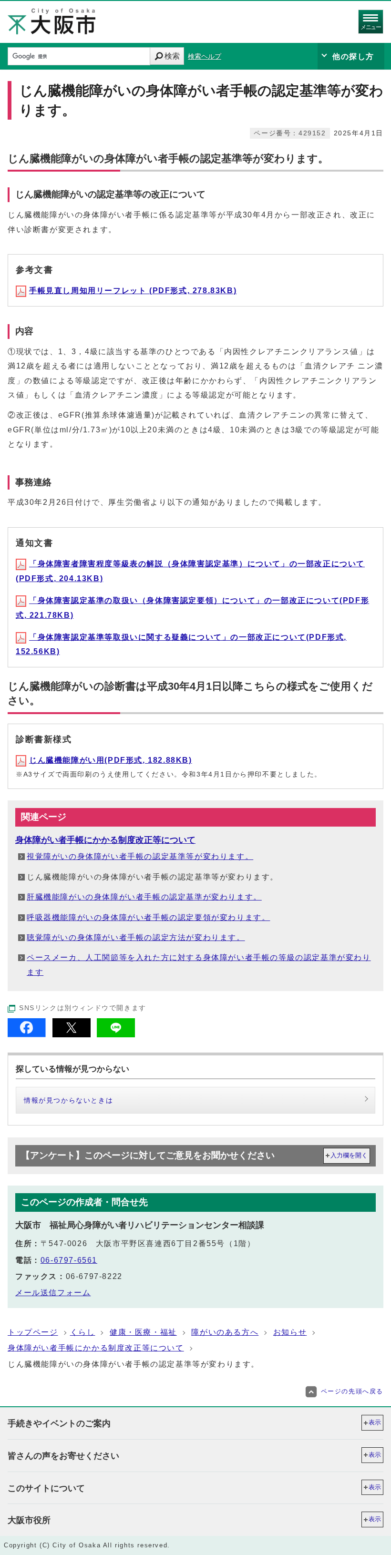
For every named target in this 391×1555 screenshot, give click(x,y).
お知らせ (290, 1332)
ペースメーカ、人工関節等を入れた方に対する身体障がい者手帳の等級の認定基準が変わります (199, 964)
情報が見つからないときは (68, 1100)
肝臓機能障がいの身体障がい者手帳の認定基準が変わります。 (144, 897)
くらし (82, 1332)
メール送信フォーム (53, 1293)
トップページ (33, 1332)
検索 (172, 56)
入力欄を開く (349, 1155)
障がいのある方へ (224, 1332)
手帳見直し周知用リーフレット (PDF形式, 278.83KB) (133, 290)
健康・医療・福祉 (143, 1332)
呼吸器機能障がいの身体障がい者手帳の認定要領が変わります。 (148, 917)
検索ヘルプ (204, 56)
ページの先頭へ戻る (352, 1391)
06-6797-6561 (69, 1260)
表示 (375, 1422)
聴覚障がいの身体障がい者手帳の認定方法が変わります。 (136, 937)
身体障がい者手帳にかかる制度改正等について (105, 840)
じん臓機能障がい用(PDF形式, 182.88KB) (110, 760)
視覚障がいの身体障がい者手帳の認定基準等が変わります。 (140, 856)
